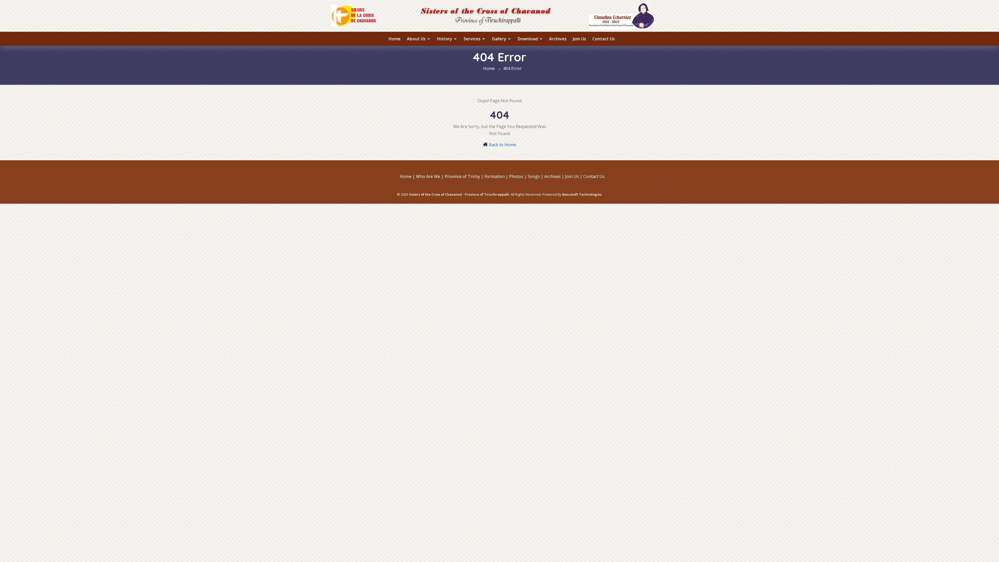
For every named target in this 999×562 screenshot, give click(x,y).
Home (395, 39)
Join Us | (573, 176)
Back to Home (502, 145)
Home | (407, 176)
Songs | (535, 176)
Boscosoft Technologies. (582, 194)
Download (528, 39)
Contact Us (603, 39)
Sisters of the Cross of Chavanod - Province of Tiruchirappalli (459, 194)
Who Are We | (430, 176)
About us (417, 39)
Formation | (496, 176)
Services (473, 39)
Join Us (579, 39)
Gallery (499, 39)
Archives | (554, 176)
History (445, 39)
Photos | (518, 176)
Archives (558, 39)
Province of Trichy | (464, 176)
